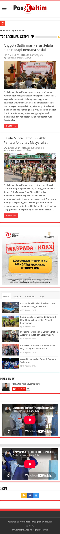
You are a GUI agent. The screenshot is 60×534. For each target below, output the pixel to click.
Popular (17, 296)
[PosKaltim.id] (30, 8)
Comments (30, 296)
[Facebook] (30, 495)
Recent (6, 296)
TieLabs (48, 521)
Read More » (11, 126)
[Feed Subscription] (59, 37)
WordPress (25, 521)
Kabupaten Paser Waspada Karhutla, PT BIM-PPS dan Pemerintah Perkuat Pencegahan (39, 320)
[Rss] (24, 495)
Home (5, 30)
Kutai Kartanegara (33, 55)
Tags (42, 296)
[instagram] (36, 495)
